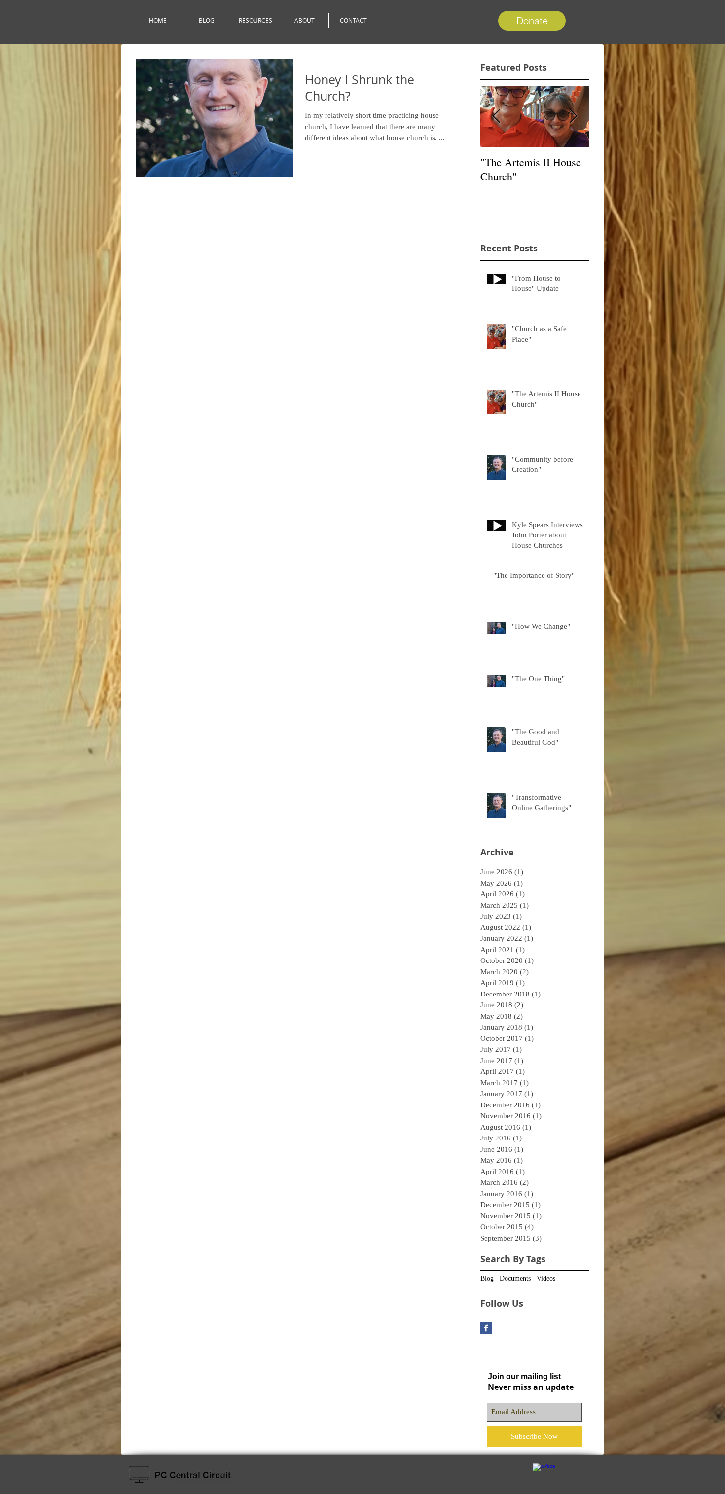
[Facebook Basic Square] (486, 1328)
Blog (487, 1278)
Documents (515, 1278)
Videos (546, 1278)
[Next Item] (573, 116)
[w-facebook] (544, 1474)
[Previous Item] (496, 116)
